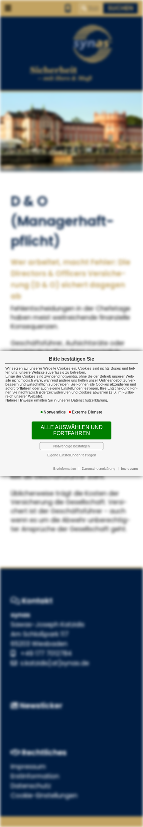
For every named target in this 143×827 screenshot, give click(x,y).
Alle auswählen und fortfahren (72, 430)
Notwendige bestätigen (71, 446)
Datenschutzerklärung (98, 468)
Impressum (129, 468)
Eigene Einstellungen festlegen (71, 455)
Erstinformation (64, 468)
